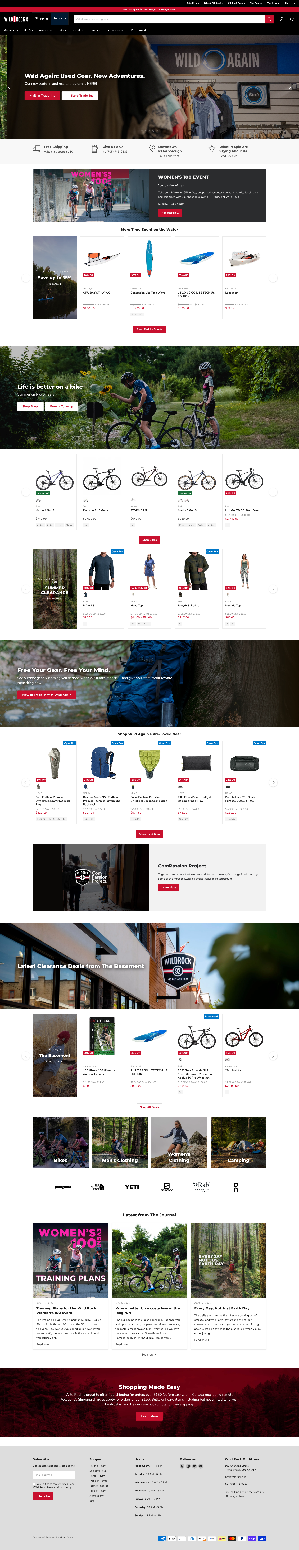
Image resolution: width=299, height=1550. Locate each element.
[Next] (273, 278)
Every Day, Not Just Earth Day (222, 1308)
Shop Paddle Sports (149, 329)
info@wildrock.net (235, 1477)
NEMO (39, 793)
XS (133, 623)
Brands (93, 30)
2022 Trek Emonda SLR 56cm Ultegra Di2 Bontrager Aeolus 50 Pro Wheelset (196, 1074)
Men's (28, 30)
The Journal (273, 3)
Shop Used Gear (149, 834)
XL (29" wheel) (202, 525)
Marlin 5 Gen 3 (187, 510)
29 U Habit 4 (233, 1070)
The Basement (114, 30)
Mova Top (136, 605)
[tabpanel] (16, 19)
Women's (44, 30)
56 (180, 1092)
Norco (133, 506)
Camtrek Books (91, 1066)
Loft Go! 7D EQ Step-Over (242, 510)
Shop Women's (66, 96)
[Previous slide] (9, 86)
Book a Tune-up (61, 406)
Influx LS (88, 605)
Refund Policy (97, 1466)
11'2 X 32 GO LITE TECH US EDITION (196, 294)
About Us (290, 3)
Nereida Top (233, 605)
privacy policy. (64, 1487)
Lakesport (231, 293)
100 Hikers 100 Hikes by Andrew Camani (99, 1072)
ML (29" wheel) (70, 525)
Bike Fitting (193, 3)
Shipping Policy (98, 1471)
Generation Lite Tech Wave (147, 293)
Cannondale (231, 1066)
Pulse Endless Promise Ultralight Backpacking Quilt (148, 799)
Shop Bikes (30, 406)
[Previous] (26, 278)
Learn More (168, 887)
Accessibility (96, 1496)
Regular (136, 819)
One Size (88, 819)
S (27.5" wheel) (41, 525)
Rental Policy (97, 1476)
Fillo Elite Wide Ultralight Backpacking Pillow (194, 799)
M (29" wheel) (60, 525)
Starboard (135, 288)
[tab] (41, 18)
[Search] (269, 19)
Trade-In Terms (98, 1481)
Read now (42, 1344)
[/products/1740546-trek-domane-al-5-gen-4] (102, 476)
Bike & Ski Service (213, 3)
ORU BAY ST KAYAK (96, 293)
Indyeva (134, 601)
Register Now (170, 213)
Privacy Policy (97, 1491)
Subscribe (42, 1496)
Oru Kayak (88, 288)
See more (148, 1355)
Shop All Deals (149, 1107)
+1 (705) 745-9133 (236, 1483)
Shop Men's (34, 96)
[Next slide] (289, 86)
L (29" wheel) (50, 525)
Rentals (76, 30)
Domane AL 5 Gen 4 (96, 510)
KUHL (86, 601)
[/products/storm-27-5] (149, 476)
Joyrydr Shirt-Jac (188, 605)
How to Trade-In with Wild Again (46, 695)
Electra (229, 506)
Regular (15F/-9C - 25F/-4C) (51, 819)
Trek (38, 506)
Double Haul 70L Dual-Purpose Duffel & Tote (240, 799)
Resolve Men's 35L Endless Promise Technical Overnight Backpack (101, 800)
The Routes (256, 3)
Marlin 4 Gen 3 (45, 510)
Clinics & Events (236, 3)
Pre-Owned (138, 30)
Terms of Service (98, 1486)
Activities (10, 30)
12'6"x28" (137, 314)
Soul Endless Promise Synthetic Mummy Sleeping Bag (53, 800)
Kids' (61, 30)
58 (85, 525)
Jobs (91, 1501)
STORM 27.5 (138, 510)
